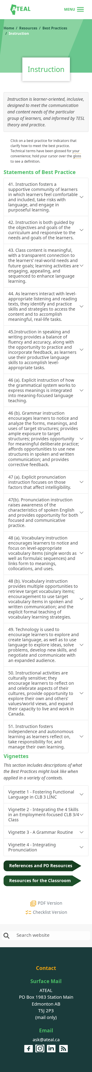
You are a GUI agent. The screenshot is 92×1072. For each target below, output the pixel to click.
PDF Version (49, 903)
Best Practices (54, 28)
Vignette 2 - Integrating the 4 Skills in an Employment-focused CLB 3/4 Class (43, 814)
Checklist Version (49, 912)
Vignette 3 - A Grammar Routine (40, 832)
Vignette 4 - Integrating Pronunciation (32, 847)
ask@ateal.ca (46, 1039)
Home (9, 28)
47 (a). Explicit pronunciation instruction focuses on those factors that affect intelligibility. (39, 482)
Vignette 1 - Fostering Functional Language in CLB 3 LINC (41, 794)
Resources (28, 28)
